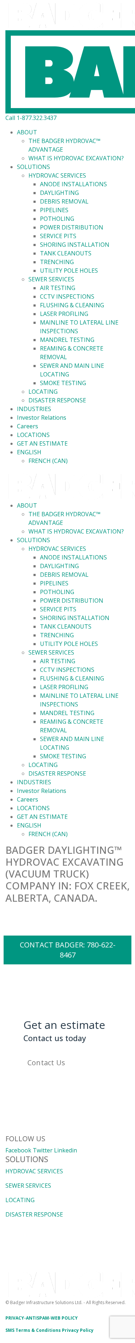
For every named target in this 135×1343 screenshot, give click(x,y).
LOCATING (43, 392)
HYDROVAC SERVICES (57, 175)
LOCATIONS (33, 435)
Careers (27, 426)
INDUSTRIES (34, 409)
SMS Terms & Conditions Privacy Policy (49, 1330)
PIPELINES (54, 210)
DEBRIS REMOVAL (64, 201)
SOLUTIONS (33, 167)
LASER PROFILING (64, 314)
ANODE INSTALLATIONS (73, 184)
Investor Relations (41, 417)
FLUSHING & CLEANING (72, 305)
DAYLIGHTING (59, 193)
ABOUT (27, 132)
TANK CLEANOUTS (65, 253)
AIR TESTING (57, 288)
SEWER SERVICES (51, 279)
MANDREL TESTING (67, 340)
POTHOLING (57, 219)
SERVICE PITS (58, 236)
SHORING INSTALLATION (74, 245)
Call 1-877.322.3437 (31, 118)
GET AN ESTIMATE (42, 443)
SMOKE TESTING (63, 383)
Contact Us (46, 1062)
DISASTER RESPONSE (57, 400)
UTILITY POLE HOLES (69, 271)
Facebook (18, 1150)
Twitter (43, 1150)
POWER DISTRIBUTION (71, 227)
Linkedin (65, 1150)
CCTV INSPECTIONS (67, 296)
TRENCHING (57, 262)
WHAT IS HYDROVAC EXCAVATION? (76, 158)
